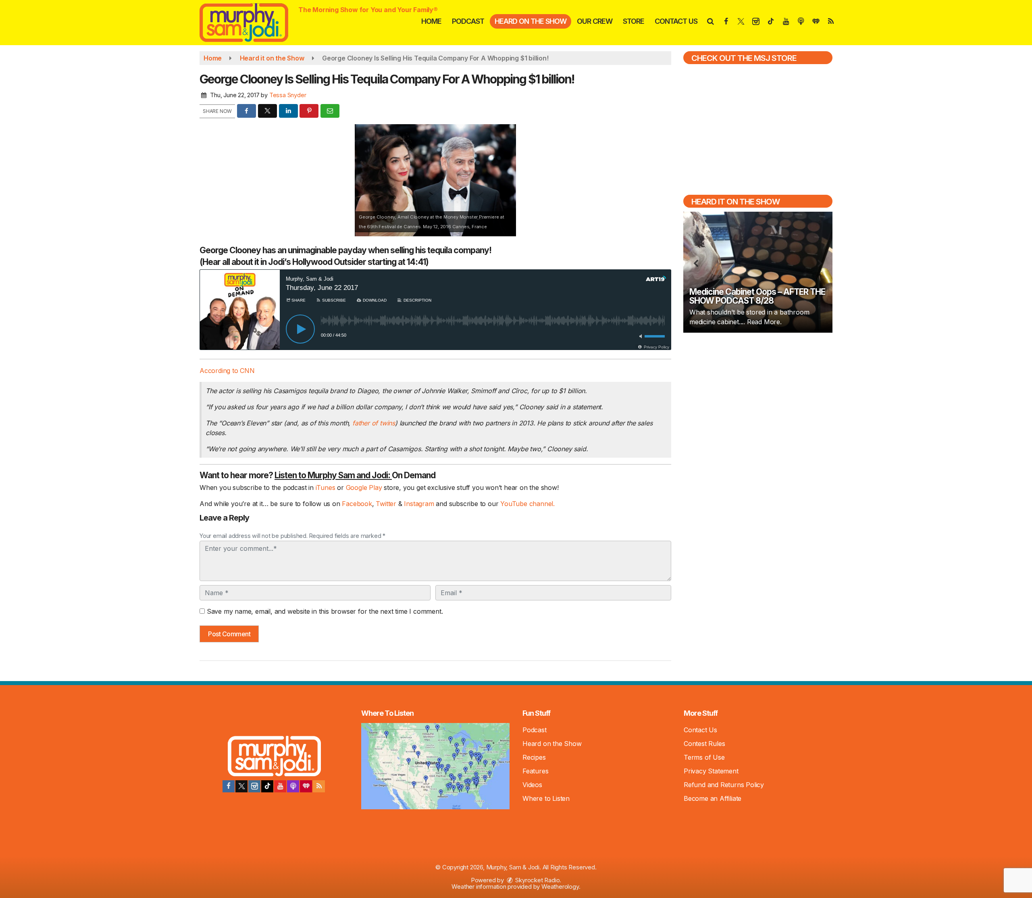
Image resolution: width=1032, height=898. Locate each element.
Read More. (764, 322)
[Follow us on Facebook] (229, 786)
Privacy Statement (711, 771)
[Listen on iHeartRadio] (306, 786)
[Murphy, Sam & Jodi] (250, 22)
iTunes (325, 487)
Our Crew (594, 21)
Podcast (468, 21)
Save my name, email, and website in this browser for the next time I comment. (325, 611)
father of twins (373, 423)
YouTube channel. (527, 504)
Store (633, 21)
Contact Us (676, 21)
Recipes (534, 757)
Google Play (364, 487)
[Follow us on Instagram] (254, 786)
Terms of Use (704, 757)
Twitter (387, 504)
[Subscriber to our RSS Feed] (319, 786)
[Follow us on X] (241, 786)
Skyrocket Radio (537, 880)
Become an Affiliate (712, 798)
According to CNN (227, 371)
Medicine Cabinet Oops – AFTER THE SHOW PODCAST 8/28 (757, 296)
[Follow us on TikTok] (267, 786)
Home (431, 21)
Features (535, 771)
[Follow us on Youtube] (280, 786)
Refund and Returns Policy (724, 785)
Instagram (420, 504)
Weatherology (560, 886)
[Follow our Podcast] (293, 786)
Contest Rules (704, 744)
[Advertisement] (757, 396)
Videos (532, 785)
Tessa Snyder (287, 95)
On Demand (355, 475)
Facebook (357, 504)
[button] (710, 21)
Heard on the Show (530, 21)
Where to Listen (546, 798)
